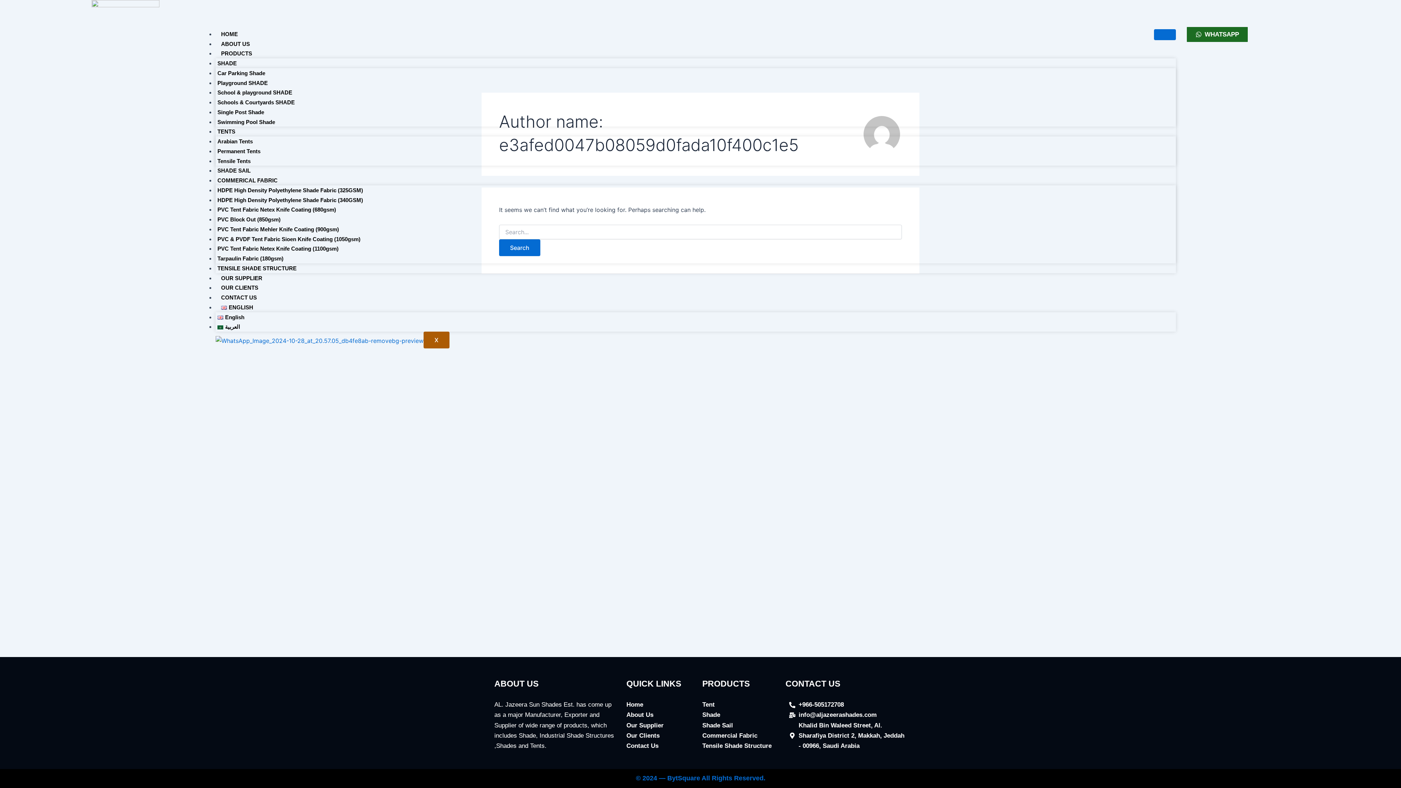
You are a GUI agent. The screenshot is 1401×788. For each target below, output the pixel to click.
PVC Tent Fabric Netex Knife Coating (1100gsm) (278, 249)
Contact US (239, 297)
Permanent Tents (238, 151)
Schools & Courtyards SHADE (256, 102)
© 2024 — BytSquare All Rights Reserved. (700, 778)
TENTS (226, 131)
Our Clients (239, 288)
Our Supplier (241, 278)
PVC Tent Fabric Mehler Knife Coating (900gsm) (278, 229)
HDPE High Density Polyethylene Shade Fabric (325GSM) (290, 190)
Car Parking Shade (241, 73)
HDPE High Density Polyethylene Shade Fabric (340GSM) (290, 200)
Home (229, 34)
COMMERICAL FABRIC (247, 180)
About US (235, 44)
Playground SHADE (242, 83)
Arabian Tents (235, 141)
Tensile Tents (234, 161)
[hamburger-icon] (1165, 34)
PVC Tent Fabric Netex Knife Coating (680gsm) (276, 209)
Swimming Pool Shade (246, 122)
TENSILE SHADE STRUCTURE (257, 268)
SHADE (227, 63)
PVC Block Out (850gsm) (249, 219)
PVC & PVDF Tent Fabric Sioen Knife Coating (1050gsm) (288, 239)
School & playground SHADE (254, 92)
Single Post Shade (240, 112)
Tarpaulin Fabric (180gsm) (250, 258)
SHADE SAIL (234, 170)
